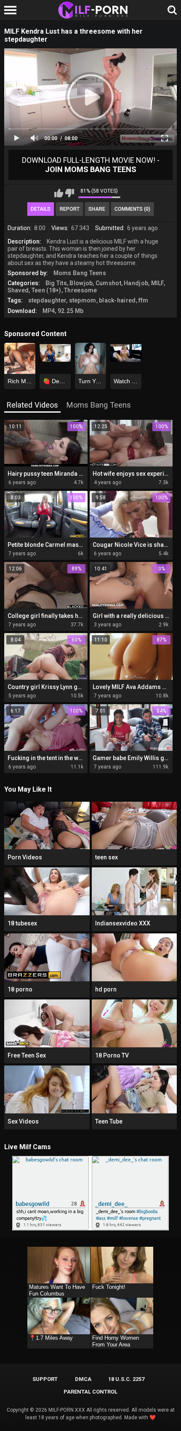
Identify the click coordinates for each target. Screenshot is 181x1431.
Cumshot (108, 283)
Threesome (80, 290)
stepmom (82, 300)
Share (96, 209)
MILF (157, 283)
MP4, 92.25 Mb (63, 310)
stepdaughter (47, 300)
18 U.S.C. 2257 (126, 1379)
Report (70, 209)
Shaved (18, 290)
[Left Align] (12, 10)
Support (45, 1379)
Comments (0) (132, 209)
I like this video (58, 193)
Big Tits (56, 283)
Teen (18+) (46, 290)
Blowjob (81, 283)
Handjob (136, 283)
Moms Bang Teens (79, 273)
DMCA (83, 1379)
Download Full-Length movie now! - (91, 165)
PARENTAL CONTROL (90, 1392)
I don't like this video (69, 193)
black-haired (117, 300)
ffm (143, 300)
